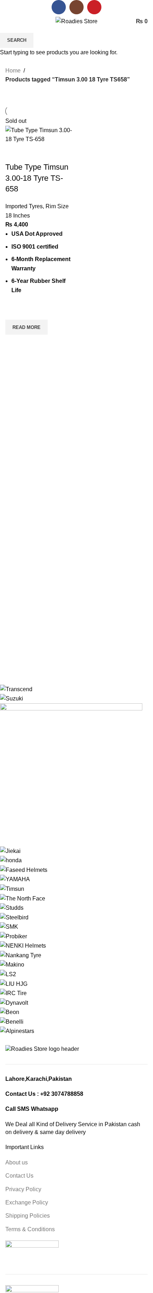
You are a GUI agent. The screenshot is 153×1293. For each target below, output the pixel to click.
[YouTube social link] (94, 7)
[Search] (21, 21)
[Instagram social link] (76, 7)
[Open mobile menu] (8, 21)
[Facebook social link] (59, 7)
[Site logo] (76, 21)
